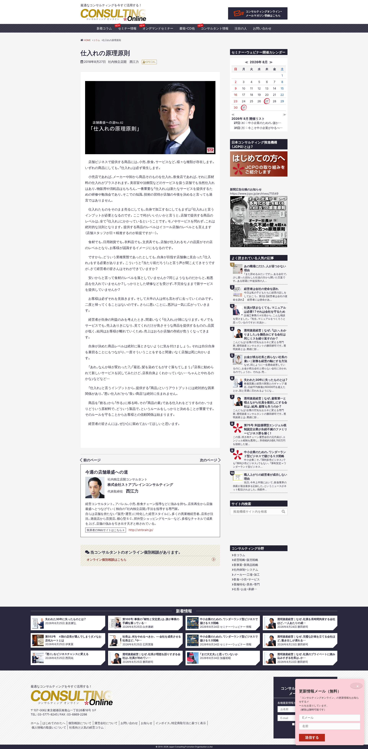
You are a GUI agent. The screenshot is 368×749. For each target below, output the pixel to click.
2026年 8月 (259, 61)
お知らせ (146, 723)
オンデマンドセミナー (158, 28)
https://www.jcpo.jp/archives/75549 (254, 193)
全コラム (239, 555)
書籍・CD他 (187, 28)
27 (267, 101)
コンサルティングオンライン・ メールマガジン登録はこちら (264, 13)
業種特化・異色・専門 (247, 584)
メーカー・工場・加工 (247, 574)
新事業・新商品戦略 (246, 565)
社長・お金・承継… (245, 589)
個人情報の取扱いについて (49, 727)
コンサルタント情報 (214, 28)
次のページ (208, 459)
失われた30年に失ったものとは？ (266, 380)
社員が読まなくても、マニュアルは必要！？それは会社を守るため (265, 310)
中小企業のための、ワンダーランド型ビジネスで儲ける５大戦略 (265, 454)
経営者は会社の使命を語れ (261, 289)
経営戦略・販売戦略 (246, 560)
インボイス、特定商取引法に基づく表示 (180, 723)
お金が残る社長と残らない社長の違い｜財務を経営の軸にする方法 (265, 359)
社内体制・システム (246, 569)
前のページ (92, 459)
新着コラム (104, 28)
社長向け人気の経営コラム (86, 727)
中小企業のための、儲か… (257, 123)
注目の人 (241, 28)
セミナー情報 (127, 28)
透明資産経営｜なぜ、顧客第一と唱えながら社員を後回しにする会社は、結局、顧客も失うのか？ (265, 402)
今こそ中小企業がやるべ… (258, 128)
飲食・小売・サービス (247, 579)
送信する (312, 737)
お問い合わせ (262, 28)
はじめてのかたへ (53, 723)
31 (243, 107)
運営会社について (105, 723)
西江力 (134, 61)
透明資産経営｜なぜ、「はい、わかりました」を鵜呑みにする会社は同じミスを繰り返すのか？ (265, 334)
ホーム (35, 723)
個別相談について (79, 723)
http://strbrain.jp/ (141, 529)
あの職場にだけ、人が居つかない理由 (265, 268)
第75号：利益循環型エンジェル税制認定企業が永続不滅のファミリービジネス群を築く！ (265, 429)
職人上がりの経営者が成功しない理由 (265, 477)
